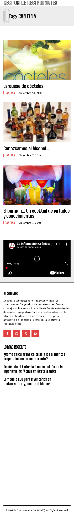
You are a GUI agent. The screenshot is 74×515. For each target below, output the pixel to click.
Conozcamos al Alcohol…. (27, 148)
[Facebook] (7, 333)
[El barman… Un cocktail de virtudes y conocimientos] (37, 185)
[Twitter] (26, 333)
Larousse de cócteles (23, 86)
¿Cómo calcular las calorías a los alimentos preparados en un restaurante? (34, 356)
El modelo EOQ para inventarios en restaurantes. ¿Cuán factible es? (27, 381)
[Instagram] (16, 333)
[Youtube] (35, 333)
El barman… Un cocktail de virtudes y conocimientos (36, 213)
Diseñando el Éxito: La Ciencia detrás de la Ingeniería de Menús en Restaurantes (33, 368)
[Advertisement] (37, 414)
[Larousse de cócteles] (37, 60)
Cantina (10, 92)
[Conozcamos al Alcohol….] (37, 122)
